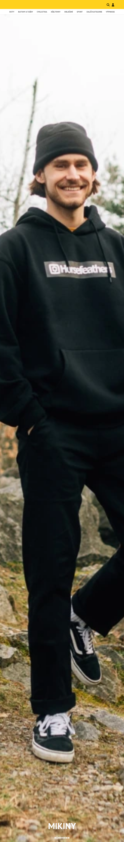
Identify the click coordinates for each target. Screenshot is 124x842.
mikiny (62, 826)
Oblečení (68, 12)
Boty (11, 12)
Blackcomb (19, 4)
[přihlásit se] (113, 5)
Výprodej (110, 12)
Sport (80, 12)
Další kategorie (94, 12)
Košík (118, 5)
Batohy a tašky (25, 12)
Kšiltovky (55, 12)
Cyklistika (42, 12)
